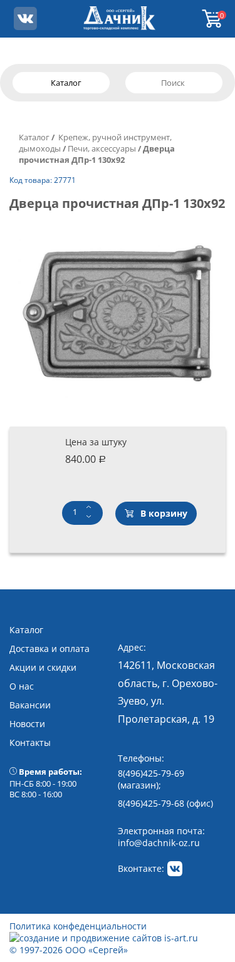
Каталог (34, 137)
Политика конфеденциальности (78, 926)
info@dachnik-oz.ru (159, 843)
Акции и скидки (42, 667)
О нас (21, 686)
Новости (27, 724)
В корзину (163, 513)
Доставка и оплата (49, 648)
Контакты (30, 742)
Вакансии (30, 705)
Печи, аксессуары (102, 148)
